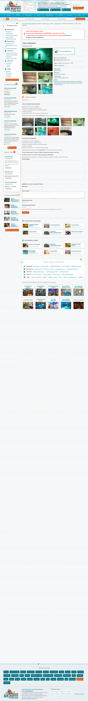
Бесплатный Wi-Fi (58, 84)
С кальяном (8, 76)
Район (8, 15)
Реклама (69, 691)
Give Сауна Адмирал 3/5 (25, 202)
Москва (6, 672)
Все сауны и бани (44, 9)
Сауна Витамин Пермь (40, 286)
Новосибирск (67, 675)
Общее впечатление (27, 200)
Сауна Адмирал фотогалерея (31, 104)
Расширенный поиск (13, 79)
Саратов (30, 679)
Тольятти (36, 679)
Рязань (17, 679)
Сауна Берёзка (53, 251)
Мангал (55, 277)
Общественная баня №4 (10, 111)
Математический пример (29, 205)
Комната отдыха (66, 81)
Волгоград (38, 672)
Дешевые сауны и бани (11, 53)
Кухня (60, 277)
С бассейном (9, 63)
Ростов (11, 679)
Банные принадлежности (72, 83)
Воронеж (46, 672)
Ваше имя (25, 186)
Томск (42, 679)
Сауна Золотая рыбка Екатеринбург (28, 286)
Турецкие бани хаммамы (12, 35)
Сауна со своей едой (36, 277)
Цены (38, 15)
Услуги (70, 15)
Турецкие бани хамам (55, 266)
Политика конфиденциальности (29, 698)
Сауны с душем (56, 274)
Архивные (57, 693)
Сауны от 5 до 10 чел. (48, 269)
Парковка (72, 81)
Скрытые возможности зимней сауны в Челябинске (15, 219)
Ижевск (61, 672)
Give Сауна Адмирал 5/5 (27, 202)
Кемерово (80, 672)
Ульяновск (60, 679)
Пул (68, 77)
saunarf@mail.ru (67, 35)
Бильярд (50, 277)
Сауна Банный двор (55, 225)
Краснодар (6, 675)
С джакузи (8, 65)
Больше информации (13, 230)
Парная (18, 15)
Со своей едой (78, 81)
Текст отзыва (26, 191)
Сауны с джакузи (47, 274)
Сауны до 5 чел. (38, 269)
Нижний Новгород (48, 675)
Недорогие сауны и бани (12, 54)
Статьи (53, 696)
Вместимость (49, 15)
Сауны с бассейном (37, 274)
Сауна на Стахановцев (10, 88)
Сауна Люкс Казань (28, 299)
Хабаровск (72, 679)
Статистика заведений (56, 698)
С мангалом (8, 75)
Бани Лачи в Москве (78, 299)
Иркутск (68, 672)
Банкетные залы (72, 277)
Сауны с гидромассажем (67, 274)
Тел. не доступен (65, 51)
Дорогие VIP (8, 56)
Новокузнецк (58, 675)
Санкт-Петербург (14, 672)
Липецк (27, 675)
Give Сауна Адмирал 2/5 (23, 202)
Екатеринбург (54, 672)
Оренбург (80, 675)
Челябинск (79, 679)
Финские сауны (9, 33)
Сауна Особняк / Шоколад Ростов (66, 286)
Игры (79, 15)
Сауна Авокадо (75, 225)
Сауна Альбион (9, 156)
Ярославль (6, 682)
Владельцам (67, 9)
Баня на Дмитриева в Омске (53, 286)
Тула (48, 679)
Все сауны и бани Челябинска (29, 23)
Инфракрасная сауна (11, 39)
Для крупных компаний (11, 48)
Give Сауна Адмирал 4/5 (26, 202)
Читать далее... (7, 92)
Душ (59, 74)
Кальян (65, 277)
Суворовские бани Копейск (33, 225)
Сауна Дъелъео (9, 171)
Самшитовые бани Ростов (40, 300)
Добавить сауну (79, 8)
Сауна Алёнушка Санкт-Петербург (78, 286)
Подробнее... (8, 167)
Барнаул (23, 672)
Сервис (61, 15)
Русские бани (9, 31)
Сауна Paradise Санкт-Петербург (66, 300)
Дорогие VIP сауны (64, 271)
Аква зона (28, 15)
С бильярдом (9, 73)
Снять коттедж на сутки (11, 58)
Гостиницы (80, 277)
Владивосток (31, 672)
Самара (23, 679)
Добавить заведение (66, 693)
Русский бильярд (62, 77)
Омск (74, 675)
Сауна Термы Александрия (32, 251)
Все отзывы (12, 147)
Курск (21, 675)
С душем (8, 66)
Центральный (57, 23)
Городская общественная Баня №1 (56, 232)
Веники (80, 83)
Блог (52, 693)
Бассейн (56, 74)
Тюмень (53, 679)
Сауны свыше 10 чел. (60, 269)
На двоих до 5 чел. (10, 43)
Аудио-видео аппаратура (60, 83)
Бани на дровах (9, 37)
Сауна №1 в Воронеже (53, 300)
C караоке (8, 71)
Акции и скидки (59, 696)
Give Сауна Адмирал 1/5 (22, 202)
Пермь (5, 679)
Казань (74, 672)
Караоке (56, 77)
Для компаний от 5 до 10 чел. (11, 46)
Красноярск (15, 675)
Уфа (66, 679)
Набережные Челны (36, 675)
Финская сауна (45, 23)
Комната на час (57, 81)
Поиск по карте (56, 9)
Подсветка (63, 74)
